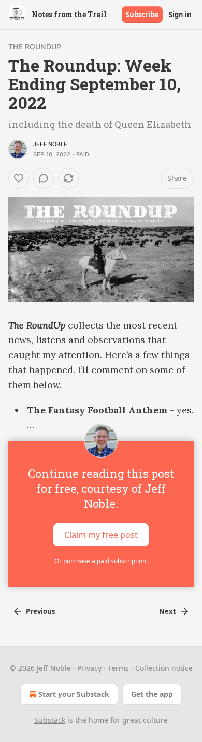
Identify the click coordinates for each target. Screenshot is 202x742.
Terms (118, 668)
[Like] (18, 178)
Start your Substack (73, 694)
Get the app (152, 694)
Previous (40, 611)
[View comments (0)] (43, 178)
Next (167, 611)
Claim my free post (101, 534)
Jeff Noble (50, 144)
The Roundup (34, 46)
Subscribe (142, 14)
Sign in (180, 14)
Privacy (89, 668)
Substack (49, 720)
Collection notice (164, 668)
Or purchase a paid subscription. (101, 560)
